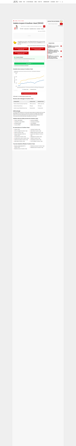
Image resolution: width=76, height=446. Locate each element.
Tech (24, 1)
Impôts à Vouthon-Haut (18, 132)
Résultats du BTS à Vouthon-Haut (37, 147)
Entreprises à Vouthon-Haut (36, 139)
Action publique (29, 1)
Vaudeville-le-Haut (32, 28)
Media (35, 1)
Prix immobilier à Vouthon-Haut (36, 141)
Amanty (42, 28)
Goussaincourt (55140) (35, 121)
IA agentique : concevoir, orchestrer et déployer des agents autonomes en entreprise (53, 51)
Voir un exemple (60, 25)
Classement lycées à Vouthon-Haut (21, 139)
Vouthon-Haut (17, 129)
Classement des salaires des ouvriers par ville (38, 49)
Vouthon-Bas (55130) (18, 120)
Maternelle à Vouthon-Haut (19, 141)
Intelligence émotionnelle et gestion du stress (53, 46)
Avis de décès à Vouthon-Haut (20, 136)
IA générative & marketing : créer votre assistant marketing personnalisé (53, 57)
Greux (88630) (33, 123)
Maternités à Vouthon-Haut (36, 130)
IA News (20, 1)
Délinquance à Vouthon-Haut (36, 136)
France (19, 20)
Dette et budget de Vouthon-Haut (20, 130)
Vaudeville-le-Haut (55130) (19, 121)
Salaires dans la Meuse (35, 124)
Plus (57, 1)
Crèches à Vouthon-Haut (35, 129)
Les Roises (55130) (17, 123)
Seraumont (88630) (34, 120)
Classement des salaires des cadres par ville (21, 49)
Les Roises (38, 28)
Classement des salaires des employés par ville (21, 53)
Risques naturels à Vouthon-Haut (37, 132)
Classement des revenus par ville (30, 93)
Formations (51, 43)
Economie (53, 1)
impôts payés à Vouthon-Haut (25, 96)
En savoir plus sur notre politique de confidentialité (21, 65)
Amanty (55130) (17, 124)
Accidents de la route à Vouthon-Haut (21, 138)
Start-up (40, 1)
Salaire (16, 20)
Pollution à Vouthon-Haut (35, 138)
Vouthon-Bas (26, 28)
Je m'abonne (28, 63)
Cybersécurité (46, 1)
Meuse (23, 20)
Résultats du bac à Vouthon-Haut (20, 148)
